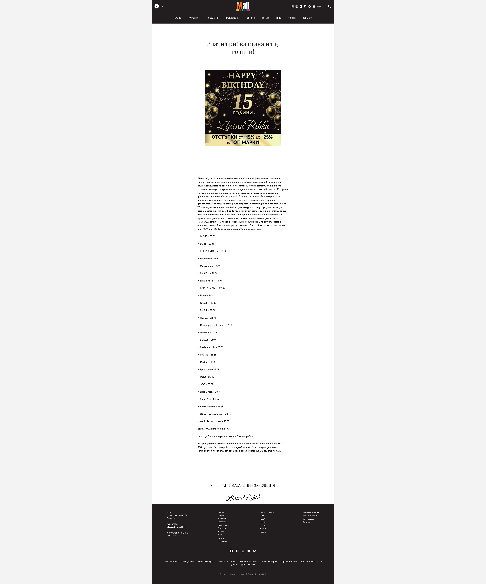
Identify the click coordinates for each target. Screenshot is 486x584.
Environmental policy (248, 561)
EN (161, 6)
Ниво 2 (262, 515)
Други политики (247, 564)
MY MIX (265, 18)
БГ (157, 6)
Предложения (233, 18)
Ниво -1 (263, 525)
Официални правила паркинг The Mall (279, 561)
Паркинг (306, 522)
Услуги (292, 18)
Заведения (213, 18)
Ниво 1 (262, 519)
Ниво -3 (263, 532)
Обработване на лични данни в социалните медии (188, 561)
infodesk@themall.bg (176, 527)
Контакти (307, 18)
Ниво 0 (263, 522)
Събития (251, 18)
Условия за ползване (225, 561)
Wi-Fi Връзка (308, 519)
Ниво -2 (263, 528)
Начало (177, 18)
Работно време (310, 515)
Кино (278, 18)
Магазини (193, 18)
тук (278, 450)
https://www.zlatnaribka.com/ (213, 428)
